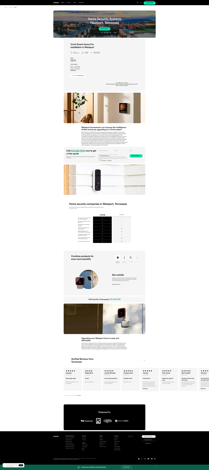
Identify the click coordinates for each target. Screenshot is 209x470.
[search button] (141, 2)
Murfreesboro (131, 84)
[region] (13, 465)
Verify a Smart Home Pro (148, 436)
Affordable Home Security (70, 446)
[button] (150, 388)
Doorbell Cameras (69, 441)
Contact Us (101, 439)
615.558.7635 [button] (73, 70)
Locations (5, 7)
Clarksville (126, 84)
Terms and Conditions (70, 458)
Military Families (102, 443)
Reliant (83, 448)
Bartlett (126, 85)
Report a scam (148, 443)
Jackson (117, 85)
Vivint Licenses (87, 458)
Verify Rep (101, 444)
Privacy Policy (110, 160)
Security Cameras (69, 439)
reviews (73, 395)
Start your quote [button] (104, 28)
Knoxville (116, 84)
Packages (62, 2)
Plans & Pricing (81, 2)
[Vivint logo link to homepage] (55, 2)
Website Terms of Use (93, 458)
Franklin (135, 84)
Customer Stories (117, 448)
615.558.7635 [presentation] (150, 3)
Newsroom (116, 443)
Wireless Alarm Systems (70, 448)
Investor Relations (117, 449)
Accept (21, 465)
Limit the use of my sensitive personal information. (72, 459)
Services (74, 2)
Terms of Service (103, 160)
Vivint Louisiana (85, 445)
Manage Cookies (102, 446)
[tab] (117, 257)
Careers (115, 444)
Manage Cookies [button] (10, 466)
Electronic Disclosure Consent (104, 155)
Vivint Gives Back (117, 446)
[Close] (4, 465)
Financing (84, 439)
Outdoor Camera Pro (69, 443)
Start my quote (81, 75)
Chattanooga (120, 84)
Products (68, 2)
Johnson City (122, 85)
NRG (83, 450)
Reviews (115, 439)
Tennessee (10, 7)
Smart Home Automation (70, 444)
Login (138, 2)
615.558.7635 (73, 60)
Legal (79, 458)
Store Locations (117, 441)
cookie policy (12, 465)
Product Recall (83, 458)
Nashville (108, 84)
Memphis (112, 84)
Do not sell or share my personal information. (59, 459)
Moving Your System (103, 441)
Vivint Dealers (84, 446)
